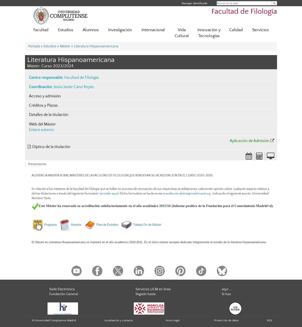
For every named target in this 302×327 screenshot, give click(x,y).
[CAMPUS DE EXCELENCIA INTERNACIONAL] (149, 308)
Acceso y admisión (45, 96)
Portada (34, 46)
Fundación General (63, 294)
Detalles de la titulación (48, 115)
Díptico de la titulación (51, 147)
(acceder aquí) (109, 193)
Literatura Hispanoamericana (96, 46)
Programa (50, 224)
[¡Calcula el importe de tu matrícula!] (259, 158)
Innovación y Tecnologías (209, 33)
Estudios (65, 30)
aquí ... (227, 289)
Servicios (260, 30)
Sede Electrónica (62, 289)
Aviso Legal (173, 320)
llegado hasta (146, 294)
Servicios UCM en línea (153, 289)
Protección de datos (226, 320)
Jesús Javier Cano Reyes (74, 87)
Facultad (40, 30)
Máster (65, 46)
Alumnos (91, 30)
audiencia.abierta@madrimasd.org (188, 193)
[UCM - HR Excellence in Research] (63, 308)
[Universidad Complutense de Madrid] (60, 15)
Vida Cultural (182, 33)
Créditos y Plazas (43, 105)
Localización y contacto (118, 320)
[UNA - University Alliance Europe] (235, 308)
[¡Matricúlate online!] (270, 158)
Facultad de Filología (244, 12)
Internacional (153, 30)
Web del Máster (42, 124)
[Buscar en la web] (274, 3)
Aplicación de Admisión (250, 141)
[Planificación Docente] (249, 158)
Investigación (120, 30)
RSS (269, 320)
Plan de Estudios (107, 224)
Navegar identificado (194, 3)
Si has (226, 294)
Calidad (236, 30)
